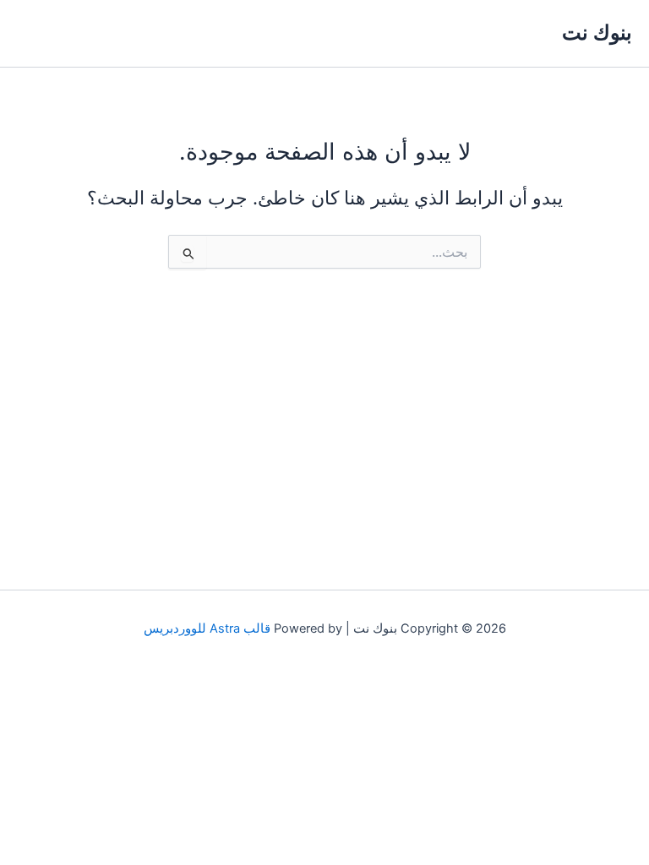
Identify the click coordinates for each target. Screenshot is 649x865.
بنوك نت (597, 32)
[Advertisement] (324, 414)
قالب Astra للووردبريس (207, 628)
